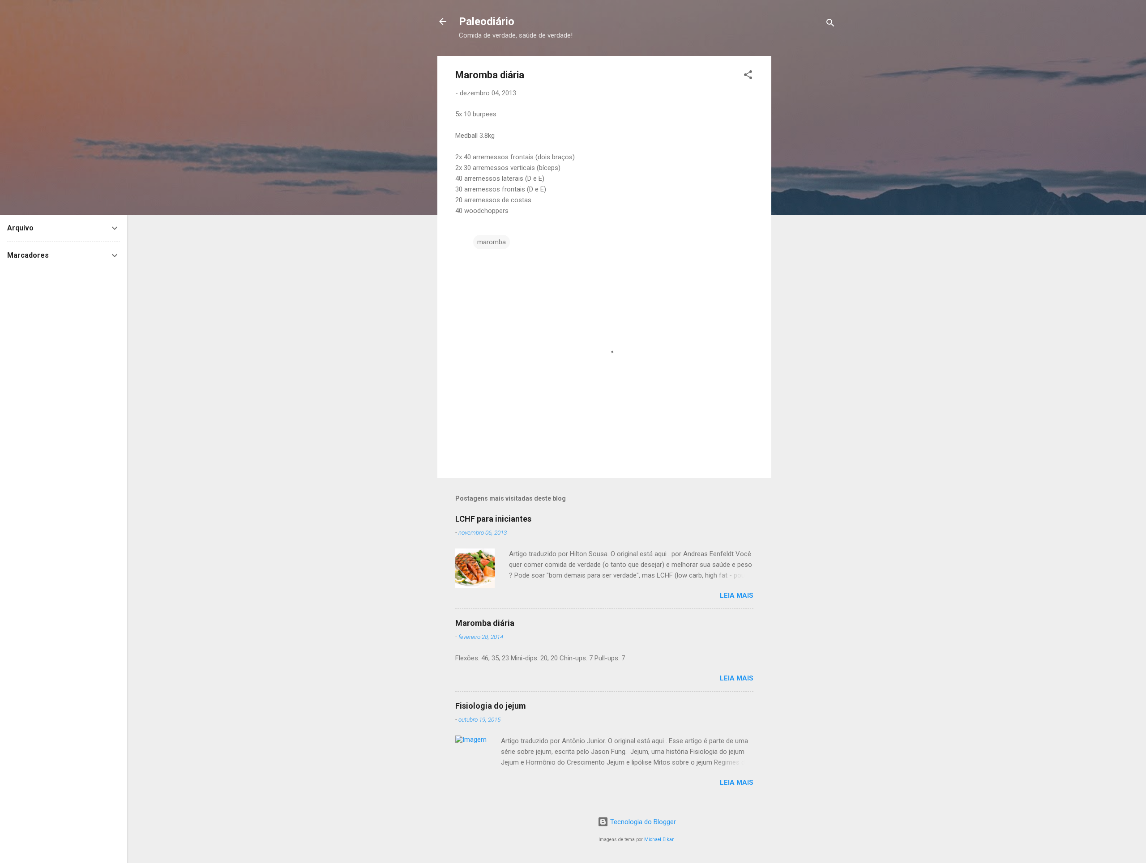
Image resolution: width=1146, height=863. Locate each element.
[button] (748, 76)
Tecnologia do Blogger (642, 822)
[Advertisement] (845, 112)
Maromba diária (484, 623)
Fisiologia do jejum (490, 705)
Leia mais (736, 595)
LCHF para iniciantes (493, 518)
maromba (491, 242)
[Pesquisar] (830, 24)
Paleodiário (486, 21)
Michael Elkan (659, 839)
